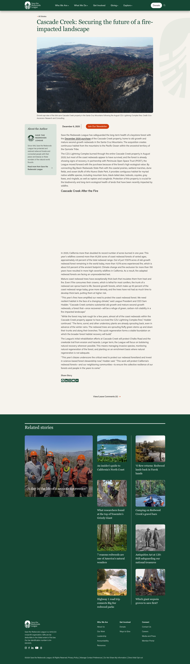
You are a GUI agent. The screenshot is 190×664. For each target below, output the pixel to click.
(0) (105, 396)
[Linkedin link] (32, 648)
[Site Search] (164, 5)
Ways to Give (125, 631)
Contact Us (146, 626)
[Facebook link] (29, 648)
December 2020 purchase (78, 138)
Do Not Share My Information (115, 657)
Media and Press (149, 636)
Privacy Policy (73, 657)
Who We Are (61, 5)
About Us (101, 626)
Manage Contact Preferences (91, 657)
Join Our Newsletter (97, 126)
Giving (114, 5)
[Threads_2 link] (41, 648)
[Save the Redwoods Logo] (32, 624)
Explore (127, 5)
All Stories (42, 16)
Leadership (101, 636)
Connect (145, 622)
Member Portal (148, 640)
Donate (156, 5)
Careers (145, 631)
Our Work (101, 631)
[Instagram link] (26, 648)
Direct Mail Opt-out (135, 657)
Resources (101, 645)
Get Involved (99, 5)
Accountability (103, 640)
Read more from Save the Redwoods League (38, 167)
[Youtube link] (36, 648)
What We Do (80, 5)
